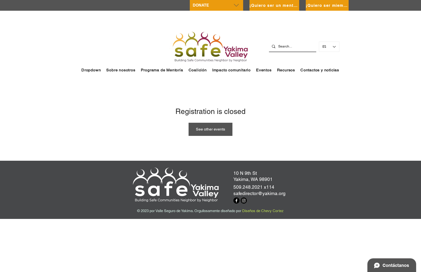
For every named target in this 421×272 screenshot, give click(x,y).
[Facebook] (236, 200)
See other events (210, 129)
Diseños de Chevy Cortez (263, 211)
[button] (91, 70)
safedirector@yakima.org (259, 193)
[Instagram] (244, 200)
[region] (216, 5)
